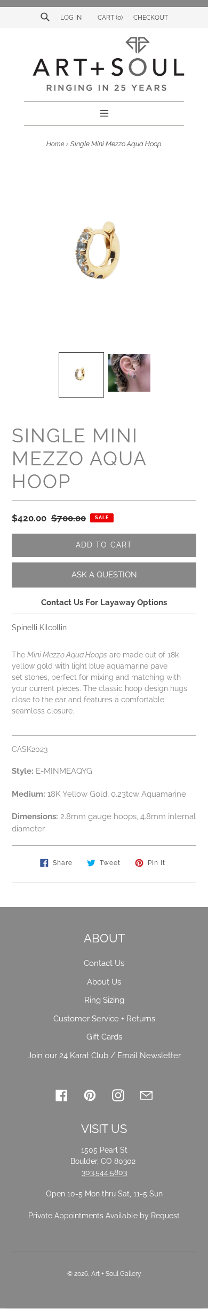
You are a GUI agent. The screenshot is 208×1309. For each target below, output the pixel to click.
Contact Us (104, 963)
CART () (109, 17)
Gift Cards (104, 1037)
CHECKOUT (150, 17)
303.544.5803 (104, 1172)
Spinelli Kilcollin (39, 627)
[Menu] (104, 112)
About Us (104, 982)
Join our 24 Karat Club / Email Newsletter (104, 1055)
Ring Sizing (104, 1000)
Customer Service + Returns (104, 1019)
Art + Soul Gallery (116, 1274)
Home (55, 144)
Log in (71, 17)
